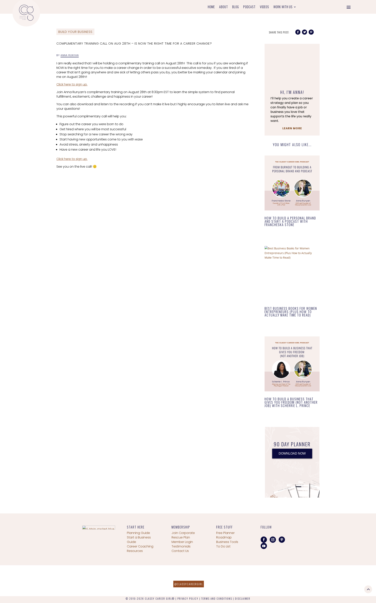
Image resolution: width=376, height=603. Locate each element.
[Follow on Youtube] (264, 546)
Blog (235, 7)
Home (211, 7)
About (223, 7)
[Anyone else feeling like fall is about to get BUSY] (164, 581)
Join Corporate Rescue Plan (183, 535)
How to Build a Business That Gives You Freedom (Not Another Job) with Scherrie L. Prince (291, 402)
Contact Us (180, 551)
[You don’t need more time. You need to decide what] (352, 581)
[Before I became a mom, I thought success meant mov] (70, 581)
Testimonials (181, 546)
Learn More (292, 128)
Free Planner (225, 533)
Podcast (249, 7)
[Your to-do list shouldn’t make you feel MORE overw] (305, 581)
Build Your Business (75, 32)
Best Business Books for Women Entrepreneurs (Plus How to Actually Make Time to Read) (291, 311)
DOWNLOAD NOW (292, 453)
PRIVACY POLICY (187, 598)
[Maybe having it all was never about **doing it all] (258, 581)
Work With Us (283, 7)
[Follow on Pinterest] (282, 539)
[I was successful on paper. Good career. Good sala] (211, 581)
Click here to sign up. (72, 84)
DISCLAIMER (242, 598)
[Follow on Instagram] (273, 539)
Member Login (182, 542)
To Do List (223, 546)
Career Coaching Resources (140, 548)
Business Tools (227, 542)
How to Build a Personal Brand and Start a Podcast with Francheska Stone (290, 221)
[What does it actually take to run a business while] (23, 581)
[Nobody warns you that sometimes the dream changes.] (117, 581)
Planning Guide (138, 533)
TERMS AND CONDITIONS (216, 598)
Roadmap (224, 537)
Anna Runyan (70, 55)
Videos (264, 7)
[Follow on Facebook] (264, 539)
